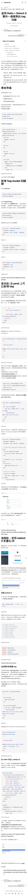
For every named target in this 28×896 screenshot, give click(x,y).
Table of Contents (8, 41)
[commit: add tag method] (8, 530)
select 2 (3, 545)
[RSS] (22, 893)
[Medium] (15, 893)
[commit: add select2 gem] (8, 663)
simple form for (7, 98)
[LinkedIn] (12, 893)
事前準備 (7, 44)
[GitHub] (6, 893)
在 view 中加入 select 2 (12, 56)
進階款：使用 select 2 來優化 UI (12, 50)
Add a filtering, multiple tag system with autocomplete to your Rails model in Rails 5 (15, 872)
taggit (23, 863)
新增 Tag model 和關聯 (10, 46)
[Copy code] (25, 113)
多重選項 (5, 676)
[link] (12, 9)
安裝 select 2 (10, 52)
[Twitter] (9, 893)
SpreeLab (7, 2)
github (13, 177)
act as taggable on (18, 63)
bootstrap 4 (6, 96)
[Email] (18, 893)
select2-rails (14, 596)
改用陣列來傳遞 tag (11, 54)
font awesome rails (8, 101)
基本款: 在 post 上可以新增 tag (12, 48)
